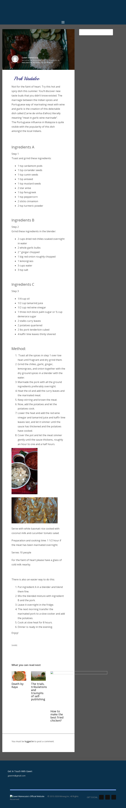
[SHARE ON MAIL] (14, 653)
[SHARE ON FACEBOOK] (19, 649)
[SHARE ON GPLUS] (24, 649)
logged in (29, 741)
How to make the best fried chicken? (56, 715)
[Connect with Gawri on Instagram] (113, 797)
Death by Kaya (18, 685)
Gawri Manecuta (30, 57)
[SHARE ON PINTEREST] (30, 649)
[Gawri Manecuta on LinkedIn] (107, 797)
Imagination (27, 62)
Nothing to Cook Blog (43, 62)
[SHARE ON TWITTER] (14, 649)
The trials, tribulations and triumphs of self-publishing (39, 691)
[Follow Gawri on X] (101, 797)
